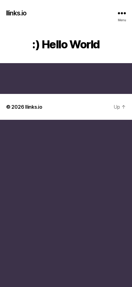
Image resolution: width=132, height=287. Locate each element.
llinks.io (16, 13)
